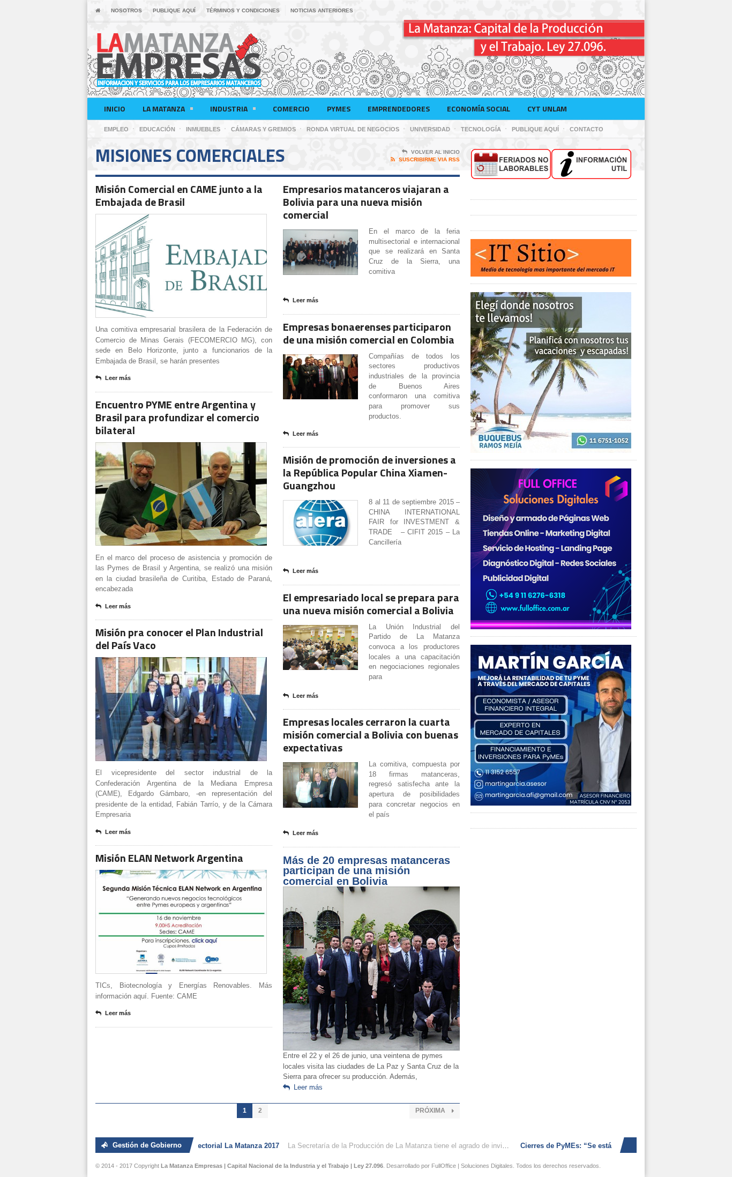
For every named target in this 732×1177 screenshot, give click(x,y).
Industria (229, 108)
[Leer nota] (194, 223)
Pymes (338, 108)
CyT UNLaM (547, 108)
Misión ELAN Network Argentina (169, 858)
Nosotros (126, 10)
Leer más (118, 378)
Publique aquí (174, 10)
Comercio (291, 108)
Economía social (478, 108)
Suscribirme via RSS (429, 159)
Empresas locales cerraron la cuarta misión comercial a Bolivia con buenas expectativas (370, 734)
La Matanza (164, 108)
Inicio (114, 108)
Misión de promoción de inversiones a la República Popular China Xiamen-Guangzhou (369, 472)
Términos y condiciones (243, 10)
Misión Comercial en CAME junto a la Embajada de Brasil (179, 195)
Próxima (431, 1110)
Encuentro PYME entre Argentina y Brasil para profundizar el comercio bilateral (177, 417)
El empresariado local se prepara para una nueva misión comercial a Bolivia (371, 604)
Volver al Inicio (435, 152)
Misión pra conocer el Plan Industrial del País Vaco (179, 638)
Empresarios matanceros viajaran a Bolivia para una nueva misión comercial (366, 202)
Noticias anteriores (321, 10)
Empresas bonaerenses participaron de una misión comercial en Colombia (368, 333)
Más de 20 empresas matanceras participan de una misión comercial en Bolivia (366, 870)
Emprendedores (399, 108)
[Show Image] (168, 223)
